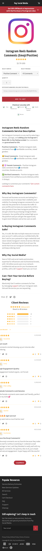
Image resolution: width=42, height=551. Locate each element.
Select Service (6, 69)
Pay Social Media (21, 3)
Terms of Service (24, 537)
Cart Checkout (7, 498)
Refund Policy (15, 537)
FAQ (3, 501)
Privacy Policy (6, 537)
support (20, 269)
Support (5, 504)
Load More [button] (20, 463)
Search (4, 494)
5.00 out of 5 (25, 307)
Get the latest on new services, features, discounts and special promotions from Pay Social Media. (17, 520)
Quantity (5, 78)
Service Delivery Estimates (12, 484)
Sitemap (5, 508)
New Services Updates (10, 487)
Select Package (25, 69)
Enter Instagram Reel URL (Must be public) (15, 87)
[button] (21, 59)
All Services (6, 491)
